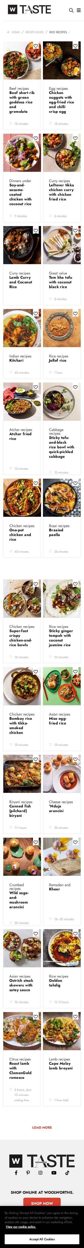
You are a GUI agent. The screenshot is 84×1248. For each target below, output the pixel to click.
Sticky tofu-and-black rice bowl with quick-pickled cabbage (61, 447)
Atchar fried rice (20, 436)
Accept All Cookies (41, 1239)
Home (16, 32)
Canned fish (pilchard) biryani (20, 810)
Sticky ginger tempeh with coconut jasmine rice (61, 638)
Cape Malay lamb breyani (61, 1066)
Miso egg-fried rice (59, 721)
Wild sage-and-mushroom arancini (19, 900)
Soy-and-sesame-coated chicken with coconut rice (21, 194)
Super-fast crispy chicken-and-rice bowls (20, 638)
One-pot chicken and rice (20, 534)
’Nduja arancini (57, 808)
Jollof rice (58, 360)
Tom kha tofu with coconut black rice (60, 282)
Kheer (55, 889)
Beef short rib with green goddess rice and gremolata (22, 102)
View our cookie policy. (21, 1227)
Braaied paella (56, 532)
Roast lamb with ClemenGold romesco (20, 1070)
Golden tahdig (55, 983)
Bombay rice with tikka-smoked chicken (20, 725)
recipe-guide (35, 32)
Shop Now (42, 1203)
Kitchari (17, 360)
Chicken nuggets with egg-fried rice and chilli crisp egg (61, 102)
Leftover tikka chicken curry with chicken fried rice (61, 192)
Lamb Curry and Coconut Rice (20, 282)
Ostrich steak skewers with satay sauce (21, 985)
